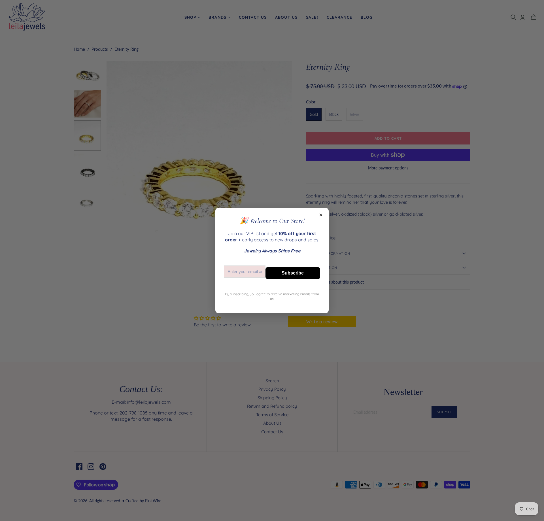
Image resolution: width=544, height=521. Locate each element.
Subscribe (293, 273)
